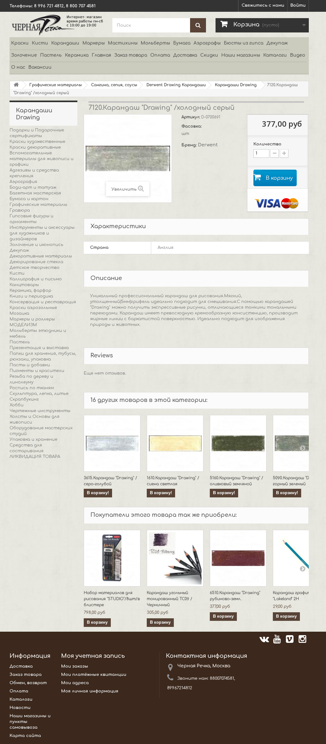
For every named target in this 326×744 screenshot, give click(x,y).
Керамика (77, 55)
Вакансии (40, 67)
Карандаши (65, 43)
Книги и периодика (31, 296)
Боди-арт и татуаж (33, 187)
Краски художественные (37, 141)
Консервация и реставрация (43, 302)
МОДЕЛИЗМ (23, 325)
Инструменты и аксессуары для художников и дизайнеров (42, 233)
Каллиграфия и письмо (36, 279)
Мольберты (155, 43)
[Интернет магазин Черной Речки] (56, 24)
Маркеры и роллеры (32, 319)
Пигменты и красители (37, 370)
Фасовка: (192, 126)
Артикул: (191, 117)
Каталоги (275, 55)
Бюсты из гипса (243, 43)
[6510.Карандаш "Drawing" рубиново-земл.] (238, 558)
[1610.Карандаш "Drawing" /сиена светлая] (175, 443)
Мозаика (19, 313)
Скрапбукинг (24, 399)
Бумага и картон (29, 199)
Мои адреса (75, 683)
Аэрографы (207, 43)
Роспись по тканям (32, 388)
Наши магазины (240, 55)
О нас (18, 67)
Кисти (40, 43)
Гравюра (20, 210)
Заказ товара (130, 55)
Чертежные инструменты (40, 411)
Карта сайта (25, 735)
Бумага (181, 43)
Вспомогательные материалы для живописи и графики (42, 159)
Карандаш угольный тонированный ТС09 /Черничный (169, 599)
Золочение (24, 55)
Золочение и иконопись (36, 244)
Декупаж (277, 43)
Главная (101, 55)
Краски (20, 43)
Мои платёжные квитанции (93, 674)
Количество (267, 144)
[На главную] (16, 85)
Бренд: (189, 145)
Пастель (51, 55)
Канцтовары (24, 285)
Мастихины (123, 43)
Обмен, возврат (28, 683)
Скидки (209, 55)
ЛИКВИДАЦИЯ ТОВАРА (35, 456)
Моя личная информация (89, 691)
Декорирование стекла (36, 262)
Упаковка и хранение (33, 439)
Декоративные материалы (41, 256)
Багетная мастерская (35, 193)
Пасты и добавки (30, 365)
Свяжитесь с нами (263, 5)
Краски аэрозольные (33, 307)
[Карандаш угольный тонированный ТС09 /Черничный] (175, 558)
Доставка (185, 55)
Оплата (160, 55)
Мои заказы (74, 666)
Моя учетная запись (93, 656)
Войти (298, 5)
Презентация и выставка (39, 348)
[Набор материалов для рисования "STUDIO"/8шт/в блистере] (112, 558)
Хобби (17, 405)
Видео (297, 55)
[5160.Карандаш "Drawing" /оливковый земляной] (238, 443)
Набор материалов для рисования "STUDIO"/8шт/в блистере (112, 599)
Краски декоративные (35, 147)
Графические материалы (38, 204)
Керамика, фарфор (30, 290)
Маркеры (93, 43)
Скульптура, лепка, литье (39, 393)
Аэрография (23, 181)
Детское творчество (35, 267)
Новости (20, 707)
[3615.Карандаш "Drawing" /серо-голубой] (112, 443)
